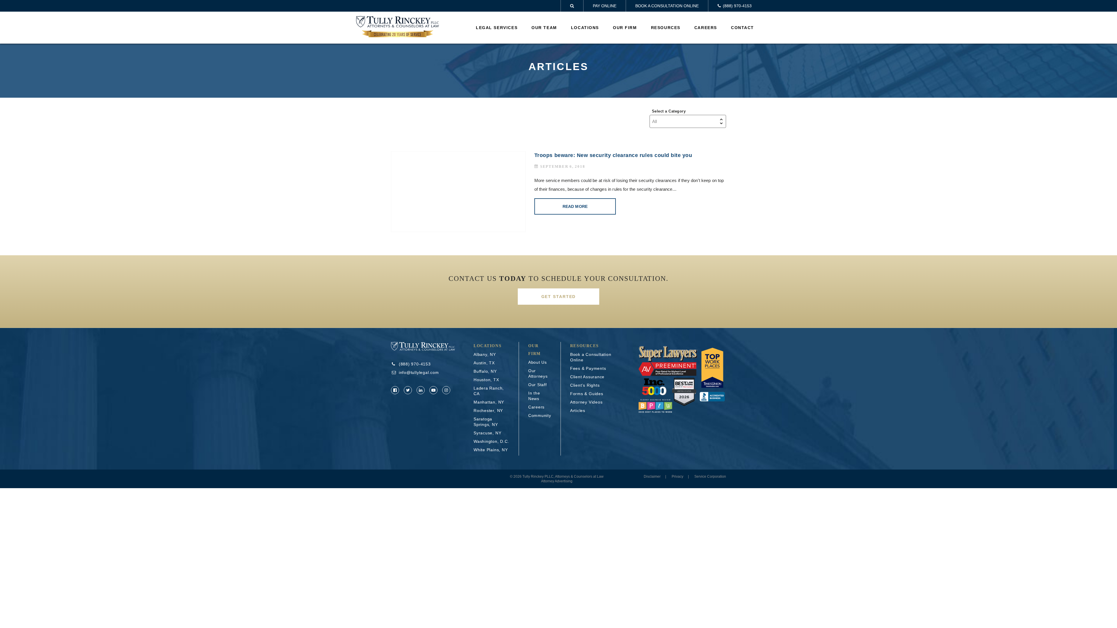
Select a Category (669, 111)
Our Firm (625, 27)
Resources (665, 27)
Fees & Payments (588, 368)
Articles (577, 410)
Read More (575, 206)
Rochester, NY (488, 410)
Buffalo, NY (485, 371)
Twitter (408, 390)
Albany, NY (485, 354)
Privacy (677, 476)
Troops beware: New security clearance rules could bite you (613, 155)
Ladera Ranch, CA (489, 391)
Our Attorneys (538, 373)
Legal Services (496, 27)
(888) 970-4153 (415, 364)
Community (539, 415)
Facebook (395, 390)
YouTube (433, 390)
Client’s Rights (585, 385)
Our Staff (537, 384)
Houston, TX (486, 379)
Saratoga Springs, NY (486, 422)
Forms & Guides (586, 393)
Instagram (446, 390)
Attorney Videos (586, 402)
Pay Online (604, 5)
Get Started (558, 296)
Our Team (544, 27)
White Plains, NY (491, 449)
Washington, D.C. (491, 441)
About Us (537, 362)
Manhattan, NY (489, 402)
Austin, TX (484, 363)
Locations (585, 27)
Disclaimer (652, 476)
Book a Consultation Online (667, 5)
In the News (534, 396)
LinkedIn (421, 390)
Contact (742, 27)
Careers (705, 27)
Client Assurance (587, 376)
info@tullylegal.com (419, 372)
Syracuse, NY (487, 433)
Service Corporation (710, 476)
